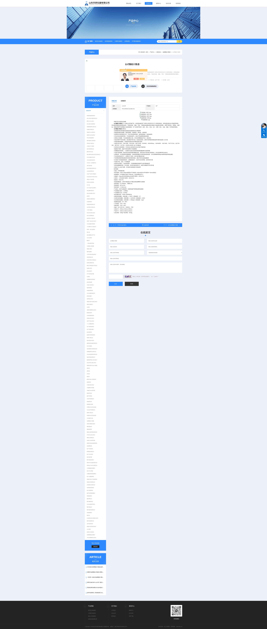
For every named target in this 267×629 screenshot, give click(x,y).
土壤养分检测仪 (118, 41)
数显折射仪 (89, 312)
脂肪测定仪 (89, 498)
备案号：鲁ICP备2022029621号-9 (118, 626)
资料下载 (131, 616)
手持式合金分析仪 (91, 434)
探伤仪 (88, 515)
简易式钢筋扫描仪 (91, 423)
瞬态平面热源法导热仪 (92, 265)
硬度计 (88, 376)
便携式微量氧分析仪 (91, 310)
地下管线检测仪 (90, 326)
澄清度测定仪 (90, 257)
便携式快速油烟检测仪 (92, 443)
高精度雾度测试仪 (91, 204)
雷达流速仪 (89, 271)
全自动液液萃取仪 (91, 504)
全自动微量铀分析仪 (91, 537)
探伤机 (88, 371)
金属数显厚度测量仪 (91, 473)
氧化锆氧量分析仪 (91, 193)
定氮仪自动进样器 (91, 390)
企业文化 (113, 613)
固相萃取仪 (89, 393)
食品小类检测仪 (92, 616)
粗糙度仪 (89, 382)
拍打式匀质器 (90, 471)
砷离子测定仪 (90, 337)
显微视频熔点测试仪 (91, 126)
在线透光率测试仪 (91, 484)
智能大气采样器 (90, 179)
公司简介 (113, 610)
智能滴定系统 (90, 404)
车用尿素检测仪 (90, 315)
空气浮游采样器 (90, 273)
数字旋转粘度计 (90, 459)
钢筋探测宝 (89, 429)
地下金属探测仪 (90, 476)
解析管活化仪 (90, 151)
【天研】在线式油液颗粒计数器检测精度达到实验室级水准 (96, 577)
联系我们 (178, 3)
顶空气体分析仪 (90, 321)
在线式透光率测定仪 (91, 260)
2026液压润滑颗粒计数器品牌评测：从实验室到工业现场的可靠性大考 (96, 567)
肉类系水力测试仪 (91, 218)
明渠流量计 (89, 296)
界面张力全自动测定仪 (92, 465)
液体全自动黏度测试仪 (92, 462)
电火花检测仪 (90, 490)
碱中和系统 (89, 396)
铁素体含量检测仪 (91, 198)
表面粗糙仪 (89, 512)
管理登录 (173, 626)
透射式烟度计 (90, 304)
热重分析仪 (89, 268)
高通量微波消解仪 (91, 534)
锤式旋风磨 (89, 457)
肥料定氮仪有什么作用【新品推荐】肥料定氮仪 (96, 582)
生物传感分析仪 (90, 384)
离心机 (88, 232)
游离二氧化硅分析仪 (91, 221)
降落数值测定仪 (90, 451)
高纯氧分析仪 (90, 298)
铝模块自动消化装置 (91, 415)
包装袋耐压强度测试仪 (92, 348)
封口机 (88, 185)
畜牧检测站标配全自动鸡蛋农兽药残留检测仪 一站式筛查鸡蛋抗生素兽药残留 (96, 587)
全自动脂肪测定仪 (91, 293)
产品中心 (148, 3)
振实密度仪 (89, 332)
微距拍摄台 (89, 251)
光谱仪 (88, 276)
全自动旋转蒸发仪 (91, 160)
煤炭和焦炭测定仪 (91, 357)
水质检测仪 (127, 41)
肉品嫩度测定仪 (90, 190)
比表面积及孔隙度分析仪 (92, 518)
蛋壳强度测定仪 (90, 148)
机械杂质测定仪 (90, 129)
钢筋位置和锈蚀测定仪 (92, 432)
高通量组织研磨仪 (91, 279)
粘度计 (88, 196)
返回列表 (146, 225)
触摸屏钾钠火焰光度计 (92, 359)
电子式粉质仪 (90, 448)
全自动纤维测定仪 (91, 409)
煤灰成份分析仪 (90, 340)
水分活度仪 (89, 237)
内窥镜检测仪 (90, 290)
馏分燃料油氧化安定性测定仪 (93, 154)
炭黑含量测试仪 (90, 262)
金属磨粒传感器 (90, 387)
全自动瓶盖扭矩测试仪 (92, 354)
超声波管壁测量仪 (91, 493)
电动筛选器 (89, 282)
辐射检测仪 (89, 287)
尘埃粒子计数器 (90, 146)
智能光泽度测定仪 (91, 482)
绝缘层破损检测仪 (91, 115)
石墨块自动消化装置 (91, 407)
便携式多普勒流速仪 (91, 526)
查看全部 (95, 546)
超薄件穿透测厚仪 (91, 334)
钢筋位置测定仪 (90, 437)
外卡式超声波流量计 (91, 187)
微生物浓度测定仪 (91, 509)
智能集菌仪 (89, 496)
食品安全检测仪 (99, 41)
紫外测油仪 (89, 507)
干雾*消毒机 (89, 210)
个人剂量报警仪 (90, 323)
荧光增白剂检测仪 (91, 124)
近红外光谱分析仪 (91, 212)
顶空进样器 (89, 165)
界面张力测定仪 (90, 143)
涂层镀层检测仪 (90, 487)
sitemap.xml (179, 626)
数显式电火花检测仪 (91, 379)
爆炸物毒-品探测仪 (91, 140)
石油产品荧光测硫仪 (91, 173)
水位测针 (89, 529)
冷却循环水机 (90, 418)
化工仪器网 (167, 626)
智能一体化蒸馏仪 (91, 229)
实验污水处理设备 (91, 440)
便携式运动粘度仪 (91, 135)
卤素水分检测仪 (90, 532)
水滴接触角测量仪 (91, 468)
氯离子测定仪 (90, 412)
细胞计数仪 (89, 248)
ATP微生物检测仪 (136, 41)
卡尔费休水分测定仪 (91, 226)
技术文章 (168, 3)
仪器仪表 (158, 52)
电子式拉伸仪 (90, 454)
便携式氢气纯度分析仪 (92, 301)
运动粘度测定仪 (90, 171)
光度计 (88, 307)
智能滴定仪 (89, 401)
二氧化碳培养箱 (90, 243)
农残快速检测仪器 (92, 619)
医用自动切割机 (90, 182)
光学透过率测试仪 (91, 207)
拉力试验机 (89, 346)
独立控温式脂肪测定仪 (92, 118)
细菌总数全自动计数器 (92, 365)
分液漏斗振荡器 (90, 246)
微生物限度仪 (90, 501)
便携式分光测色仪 (91, 132)
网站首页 (128, 3)
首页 (147, 52)
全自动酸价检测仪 (91, 223)
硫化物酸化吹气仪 (91, 235)
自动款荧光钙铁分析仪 (92, 176)
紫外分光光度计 (90, 121)
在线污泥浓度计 (90, 285)
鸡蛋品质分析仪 (90, 318)
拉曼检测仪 (89, 201)
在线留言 (123, 101)
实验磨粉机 (89, 446)
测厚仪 (88, 368)
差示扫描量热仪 (90, 215)
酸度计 (88, 240)
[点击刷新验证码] (127, 276)
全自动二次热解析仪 (91, 162)
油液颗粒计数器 (166, 52)
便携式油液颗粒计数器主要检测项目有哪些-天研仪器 (96, 572)
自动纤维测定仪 (90, 398)
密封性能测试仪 (90, 520)
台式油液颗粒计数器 (173, 225)
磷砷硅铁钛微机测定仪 (92, 343)
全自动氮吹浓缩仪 (91, 157)
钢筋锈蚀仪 (89, 426)
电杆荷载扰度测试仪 (91, 168)
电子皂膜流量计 (90, 329)
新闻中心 (158, 3)
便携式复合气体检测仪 (92, 479)
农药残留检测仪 (109, 41)
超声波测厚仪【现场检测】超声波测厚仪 (96, 592)
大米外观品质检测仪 (91, 254)
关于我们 (138, 3)
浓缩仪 (88, 373)
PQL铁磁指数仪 (90, 137)
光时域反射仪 (90, 523)
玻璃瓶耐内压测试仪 (91, 351)
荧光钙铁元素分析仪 (91, 362)
